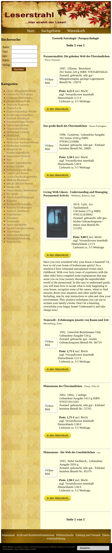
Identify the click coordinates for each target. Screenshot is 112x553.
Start (30, 30)
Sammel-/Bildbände (18, 211)
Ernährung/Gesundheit (20, 115)
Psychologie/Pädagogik (20, 197)
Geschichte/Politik (17, 128)
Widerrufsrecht (64, 535)
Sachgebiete (51, 30)
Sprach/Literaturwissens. (21, 228)
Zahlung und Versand (87, 535)
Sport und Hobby (17, 224)
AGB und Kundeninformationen (35, 535)
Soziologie (13, 221)
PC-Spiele (12, 193)
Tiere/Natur (13, 231)
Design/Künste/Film (18, 101)
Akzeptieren (85, 548)
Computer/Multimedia (20, 97)
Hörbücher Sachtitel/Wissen (23, 142)
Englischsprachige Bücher (22, 111)
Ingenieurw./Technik (19, 156)
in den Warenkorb (57, 108)
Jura (9, 159)
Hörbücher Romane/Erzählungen (19, 137)
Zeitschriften (14, 241)
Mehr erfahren (42, 549)
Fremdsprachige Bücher (20, 121)
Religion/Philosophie (19, 204)
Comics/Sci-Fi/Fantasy (20, 94)
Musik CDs (13, 187)
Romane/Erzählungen (19, 207)
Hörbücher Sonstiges (19, 145)
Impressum (8, 535)
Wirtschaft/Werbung (18, 238)
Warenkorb (76, 30)
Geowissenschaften (18, 125)
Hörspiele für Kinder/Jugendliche (18, 151)
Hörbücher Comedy (18, 132)
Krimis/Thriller (15, 166)
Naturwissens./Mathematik (22, 190)
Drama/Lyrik (14, 108)
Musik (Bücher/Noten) (20, 183)
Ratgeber (12, 200)
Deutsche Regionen (18, 104)
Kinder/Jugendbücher (19, 163)
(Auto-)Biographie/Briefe (21, 91)
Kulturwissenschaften (19, 169)
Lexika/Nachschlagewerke (22, 176)
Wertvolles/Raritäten (18, 235)
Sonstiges (12, 217)
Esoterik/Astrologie (18, 118)
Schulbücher (14, 214)
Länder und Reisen (17, 173)
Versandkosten (73, 94)
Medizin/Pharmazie (18, 180)
